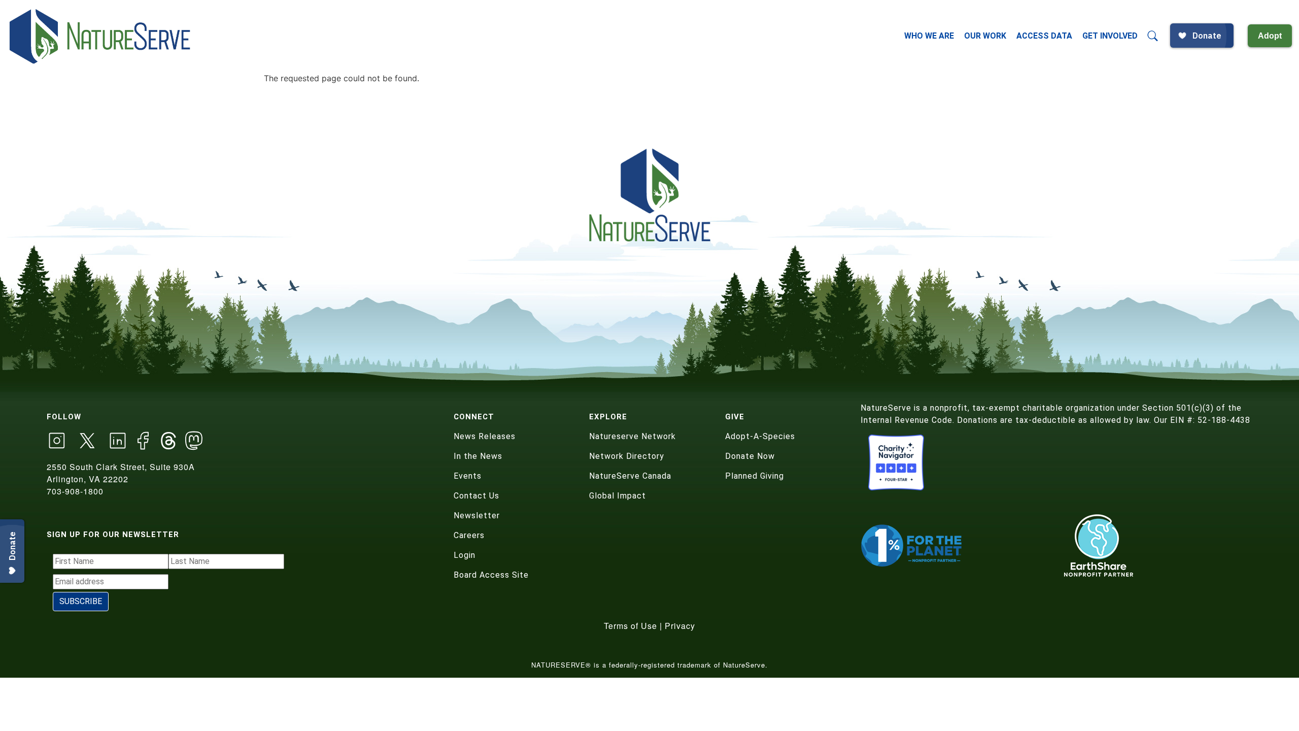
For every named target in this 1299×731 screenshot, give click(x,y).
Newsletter (477, 515)
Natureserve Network (632, 436)
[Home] (101, 36)
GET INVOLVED (1110, 36)
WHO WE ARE (929, 36)
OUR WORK (985, 36)
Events (468, 476)
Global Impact (617, 496)
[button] (1153, 36)
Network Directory (626, 456)
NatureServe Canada (630, 476)
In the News (478, 456)
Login (464, 555)
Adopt (1270, 35)
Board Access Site (491, 575)
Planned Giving (754, 476)
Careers (469, 535)
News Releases (485, 436)
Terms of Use (630, 626)
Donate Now (750, 456)
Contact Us (476, 496)
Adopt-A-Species (760, 436)
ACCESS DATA (1044, 36)
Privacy (680, 626)
